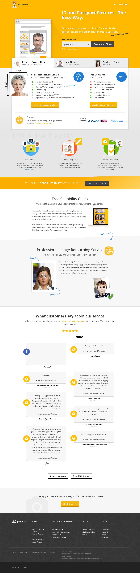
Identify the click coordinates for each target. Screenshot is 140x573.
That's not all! (105, 234)
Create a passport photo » (45, 104)
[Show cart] (114, 4)
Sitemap (52, 552)
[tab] (33, 63)
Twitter (104, 535)
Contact (105, 521)
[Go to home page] (20, 4)
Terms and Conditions (39, 552)
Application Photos (38, 539)
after (55, 291)
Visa (33, 537)
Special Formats (37, 542)
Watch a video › (30, 170)
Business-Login (56, 535)
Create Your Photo (103, 44)
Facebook (105, 532)
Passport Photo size (88, 529)
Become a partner (57, 529)
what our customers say (73, 321)
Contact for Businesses (59, 537)
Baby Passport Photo (88, 532)
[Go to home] (20, 521)
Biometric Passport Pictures (38, 530)
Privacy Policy (23, 552)
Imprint (14, 552)
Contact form (106, 529)
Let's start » (70, 503)
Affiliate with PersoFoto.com (61, 532)
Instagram (105, 537)
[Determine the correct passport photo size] (43, 40)
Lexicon (85, 521)
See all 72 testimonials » (82, 476)
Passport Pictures (37, 534)
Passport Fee (86, 535)
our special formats (97, 183)
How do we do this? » (45, 123)
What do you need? (69, 39)
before (35, 259)
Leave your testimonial (58, 476)
